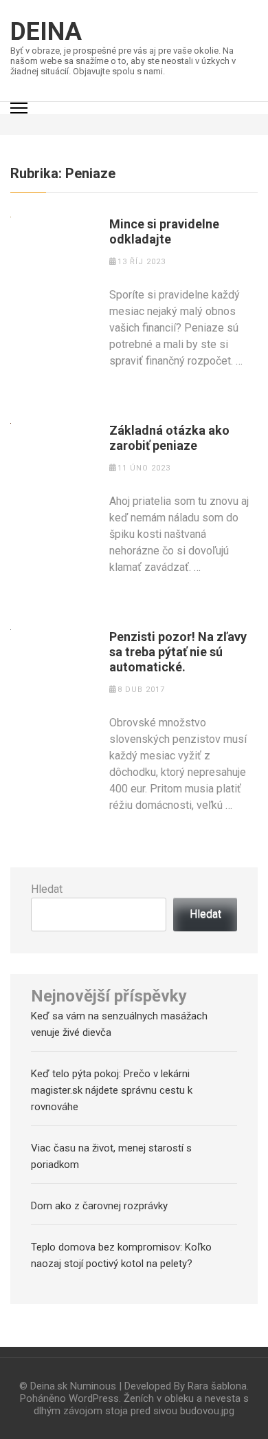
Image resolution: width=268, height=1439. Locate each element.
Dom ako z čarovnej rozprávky (99, 1206)
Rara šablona (217, 1386)
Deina (46, 31)
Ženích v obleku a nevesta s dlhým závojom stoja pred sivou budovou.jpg (141, 1404)
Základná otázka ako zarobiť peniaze (169, 438)
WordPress (94, 1398)
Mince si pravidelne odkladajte (164, 231)
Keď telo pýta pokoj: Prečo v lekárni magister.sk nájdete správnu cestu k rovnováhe (111, 1090)
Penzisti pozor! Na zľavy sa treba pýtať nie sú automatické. (178, 651)
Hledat (47, 889)
